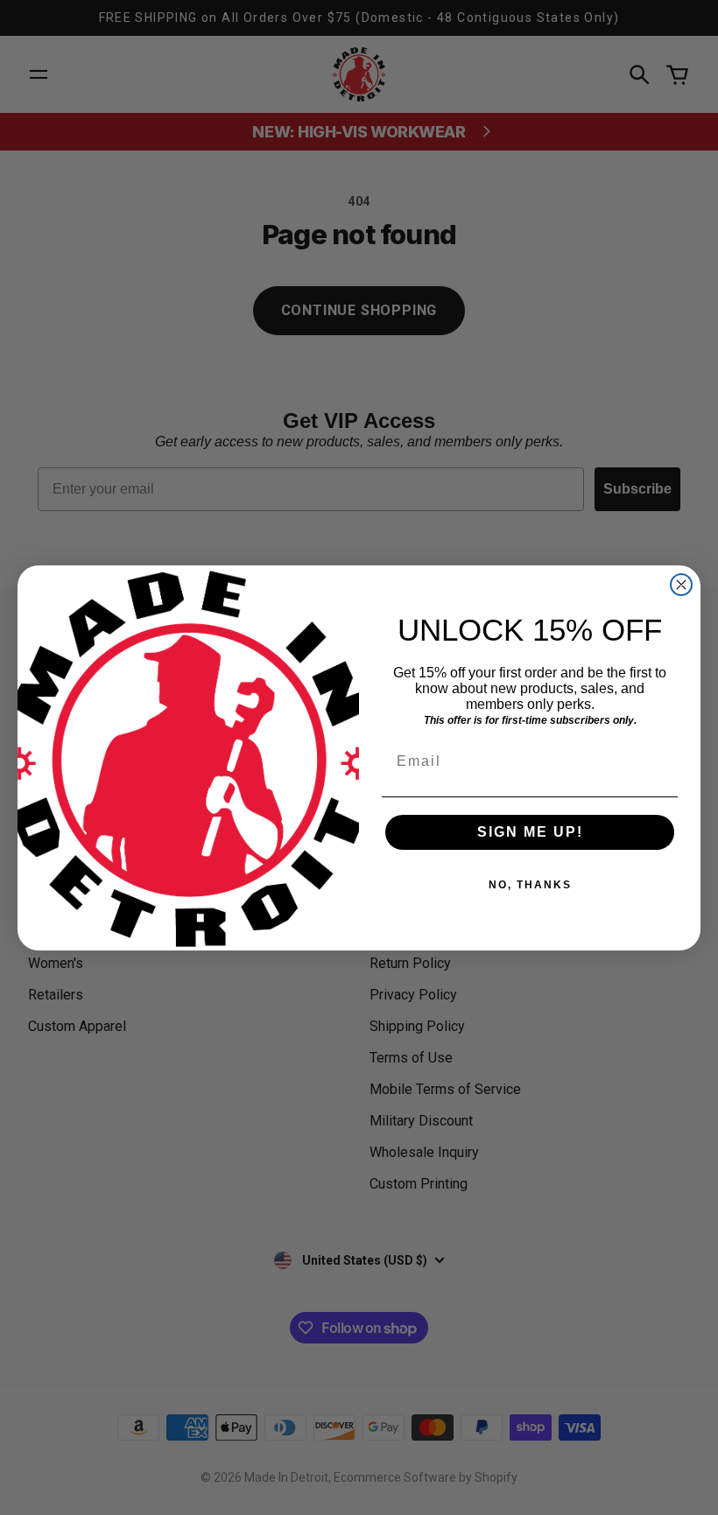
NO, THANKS (530, 885)
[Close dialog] (681, 584)
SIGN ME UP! (530, 831)
